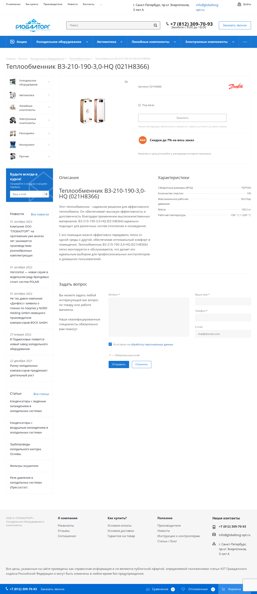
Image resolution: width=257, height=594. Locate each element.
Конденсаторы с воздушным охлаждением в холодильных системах (29, 427)
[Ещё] (245, 42)
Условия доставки (121, 531)
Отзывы (64, 531)
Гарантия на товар (121, 536)
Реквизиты (66, 525)
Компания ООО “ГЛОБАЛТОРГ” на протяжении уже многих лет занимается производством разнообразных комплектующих (27, 240)
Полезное (164, 518)
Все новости (40, 214)
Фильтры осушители (24, 466)
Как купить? (117, 518)
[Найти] (155, 25)
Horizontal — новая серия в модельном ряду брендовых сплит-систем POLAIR (29, 277)
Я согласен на (143, 344)
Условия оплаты (120, 525)
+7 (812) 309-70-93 (191, 24)
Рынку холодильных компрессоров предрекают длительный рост (29, 370)
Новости (163, 531)
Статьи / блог (167, 541)
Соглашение (67, 536)
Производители (169, 525)
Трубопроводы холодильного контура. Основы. (26, 449)
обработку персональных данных (152, 344)
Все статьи (41, 394)
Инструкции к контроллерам (178, 536)
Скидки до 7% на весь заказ (172, 140)
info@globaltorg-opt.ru (234, 535)
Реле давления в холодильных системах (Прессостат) (26, 482)
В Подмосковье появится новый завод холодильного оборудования (29, 344)
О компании (68, 518)
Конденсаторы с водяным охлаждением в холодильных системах (28, 406)
